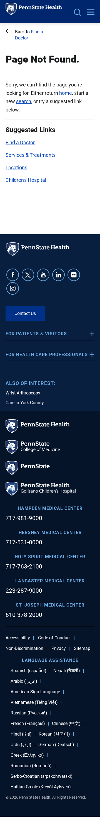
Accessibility (18, 638)
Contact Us (25, 313)
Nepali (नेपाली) (66, 671)
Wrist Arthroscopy (23, 393)
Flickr (74, 275)
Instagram (12, 288)
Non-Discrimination (24, 648)
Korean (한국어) (54, 734)
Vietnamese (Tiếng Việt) (34, 702)
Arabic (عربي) (24, 681)
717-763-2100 (24, 566)
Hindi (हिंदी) (21, 734)
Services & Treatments (31, 155)
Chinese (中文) (66, 724)
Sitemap (82, 648)
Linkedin (58, 275)
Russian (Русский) (29, 713)
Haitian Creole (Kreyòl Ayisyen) (41, 787)
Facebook (12, 275)
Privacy (58, 648)
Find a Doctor (20, 142)
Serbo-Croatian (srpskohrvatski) (41, 776)
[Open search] (77, 13)
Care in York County (25, 402)
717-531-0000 (24, 542)
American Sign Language (35, 692)
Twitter (28, 275)
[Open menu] (90, 12)
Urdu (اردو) (21, 745)
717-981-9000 (24, 518)
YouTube (43, 275)
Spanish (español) (28, 671)
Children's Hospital (26, 180)
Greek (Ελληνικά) (27, 755)
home (65, 93)
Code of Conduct (54, 638)
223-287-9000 (24, 590)
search (23, 101)
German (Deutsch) (56, 745)
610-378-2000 (24, 615)
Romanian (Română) (31, 766)
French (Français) (28, 724)
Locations (16, 167)
